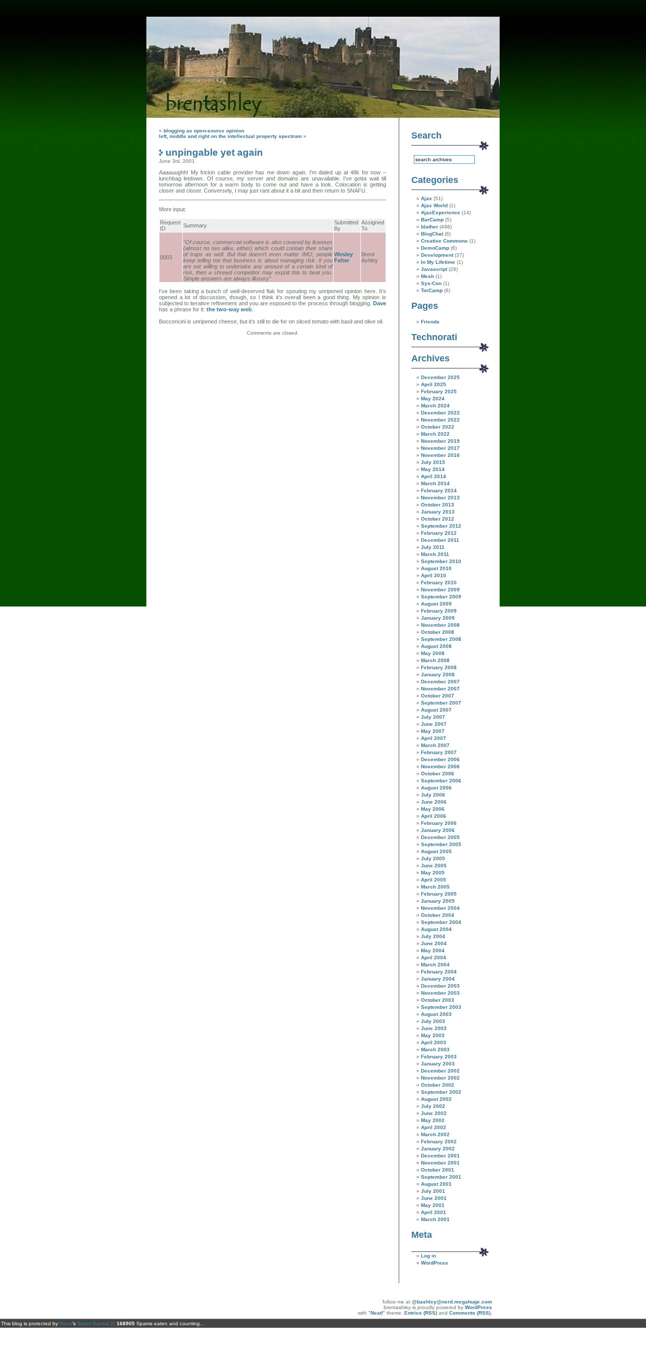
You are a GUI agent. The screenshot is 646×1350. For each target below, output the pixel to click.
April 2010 (433, 575)
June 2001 (434, 1198)
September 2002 (441, 1092)
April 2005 (433, 879)
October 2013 (437, 504)
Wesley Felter (343, 257)
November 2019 (440, 441)
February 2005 (439, 894)
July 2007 (433, 717)
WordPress (434, 1263)
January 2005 (438, 901)
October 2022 (437, 427)
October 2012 (437, 519)
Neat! (376, 1313)
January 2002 (438, 1148)
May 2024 (433, 398)
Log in (428, 1256)
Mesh (427, 276)
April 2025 (433, 384)
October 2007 (437, 696)
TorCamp (432, 290)
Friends (430, 321)
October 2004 (437, 915)
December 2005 (440, 837)
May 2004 (433, 950)
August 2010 (436, 568)
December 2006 (440, 759)
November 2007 (440, 688)
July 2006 (433, 795)
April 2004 (433, 957)
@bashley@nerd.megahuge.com (452, 1302)
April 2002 (433, 1127)
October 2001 (437, 1170)
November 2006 (440, 766)
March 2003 (435, 1049)
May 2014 (433, 469)
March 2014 (435, 483)
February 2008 (439, 667)
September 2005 (441, 844)
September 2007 (441, 703)
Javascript (434, 269)
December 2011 (440, 540)
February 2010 (439, 582)
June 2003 (434, 1028)
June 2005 (434, 865)
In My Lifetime (438, 262)
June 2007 (434, 724)
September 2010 (441, 561)
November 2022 (440, 420)
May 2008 (433, 653)
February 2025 (439, 391)
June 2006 (434, 802)
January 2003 (438, 1063)
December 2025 (440, 377)
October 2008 (437, 632)
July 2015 (433, 462)
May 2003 (433, 1035)
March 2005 (435, 887)
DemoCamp (435, 248)
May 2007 (433, 731)
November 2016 (440, 455)
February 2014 (439, 490)
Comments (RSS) (470, 1313)
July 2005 (433, 858)
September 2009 (441, 596)
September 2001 (441, 1177)
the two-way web (229, 309)
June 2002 (434, 1113)
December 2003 (440, 986)
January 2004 (438, 979)
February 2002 (439, 1141)
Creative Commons (444, 241)
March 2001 (435, 1219)
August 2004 (436, 929)
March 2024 (435, 405)
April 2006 (433, 816)
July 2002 (433, 1106)
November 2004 (440, 908)
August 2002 (436, 1099)
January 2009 (438, 618)
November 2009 (440, 589)
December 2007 (440, 681)
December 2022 (440, 412)
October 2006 (437, 773)
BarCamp (432, 219)
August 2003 (436, 1014)
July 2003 (433, 1021)
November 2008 (440, 625)
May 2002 (433, 1120)
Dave (379, 303)
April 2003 (433, 1042)
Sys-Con (431, 283)
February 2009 (439, 611)
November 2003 (440, 993)
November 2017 (440, 448)
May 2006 (433, 809)
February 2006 (439, 823)
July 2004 (433, 936)
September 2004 (441, 922)
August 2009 (436, 604)
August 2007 (436, 710)
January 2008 (438, 674)
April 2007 (433, 738)
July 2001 (433, 1191)
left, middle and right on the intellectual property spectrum (230, 136)
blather (429, 226)
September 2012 (441, 526)
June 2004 (434, 943)
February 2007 (439, 752)
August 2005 (436, 851)
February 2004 (439, 971)
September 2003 (441, 1007)
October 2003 (437, 1000)
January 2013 (438, 512)
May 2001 (433, 1205)
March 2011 (435, 554)
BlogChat (432, 234)
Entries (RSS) (420, 1313)
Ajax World (434, 205)
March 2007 (435, 745)
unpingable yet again (214, 152)
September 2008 (441, 639)
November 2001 (440, 1163)
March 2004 (435, 964)
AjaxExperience (440, 212)
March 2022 (435, 434)
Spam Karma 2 (95, 1323)
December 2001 (440, 1155)
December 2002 (440, 1071)
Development (437, 255)
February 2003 (439, 1056)
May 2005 (433, 872)
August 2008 (436, 646)
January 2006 (438, 830)
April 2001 (433, 1212)
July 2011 (433, 547)
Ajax (426, 198)
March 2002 (435, 1134)
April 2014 (433, 476)
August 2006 (436, 787)
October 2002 (437, 1085)
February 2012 (439, 533)
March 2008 (435, 660)
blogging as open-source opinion (204, 130)
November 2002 (440, 1078)
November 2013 (440, 497)
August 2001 (436, 1184)
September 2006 (441, 780)
